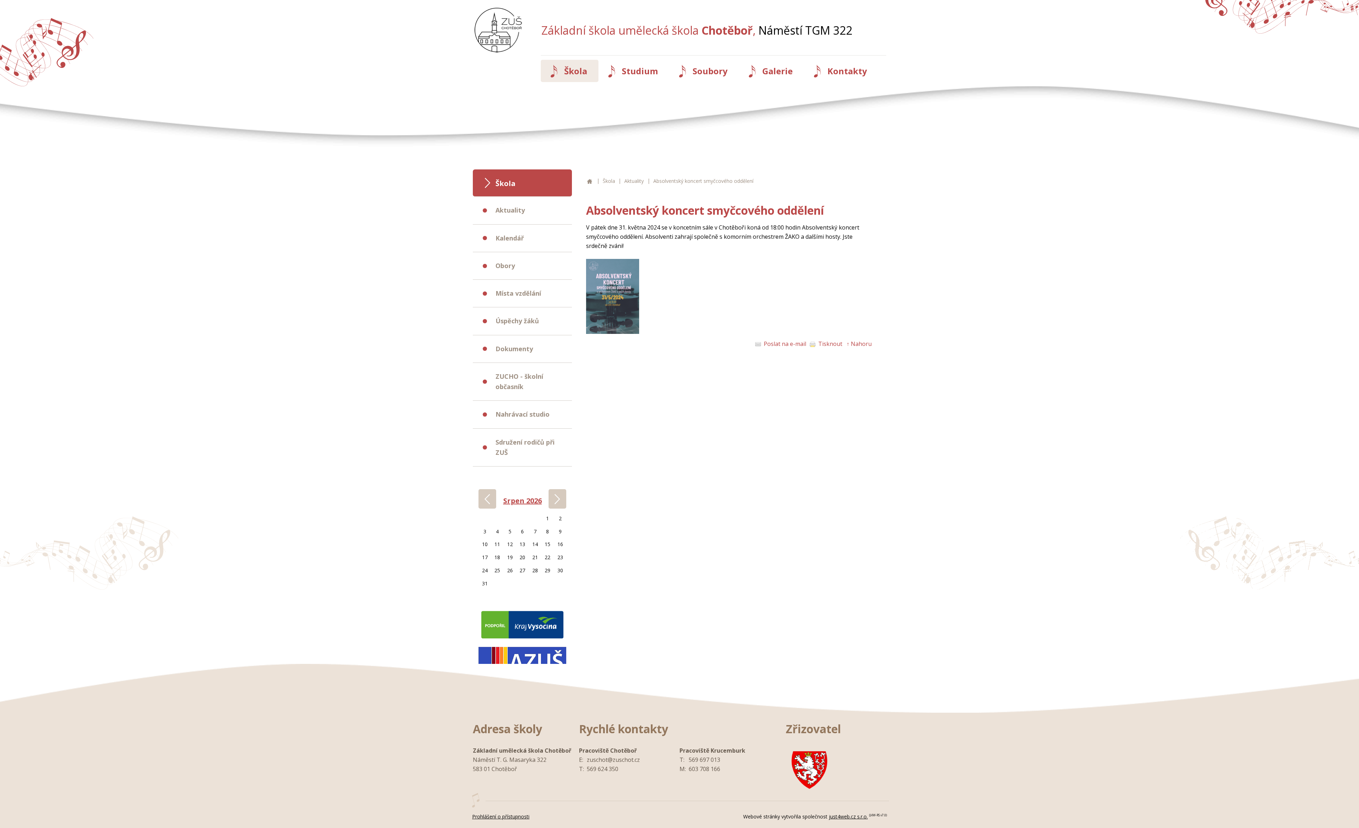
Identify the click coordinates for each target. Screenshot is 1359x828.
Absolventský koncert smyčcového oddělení (703, 181)
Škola (609, 181)
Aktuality (634, 181)
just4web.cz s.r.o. (848, 816)
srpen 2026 (522, 500)
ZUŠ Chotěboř (588, 181)
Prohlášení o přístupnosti (500, 816)
